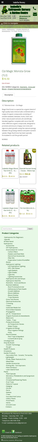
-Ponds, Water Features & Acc (16, 359)
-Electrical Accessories (13, 301)
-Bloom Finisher (12, 295)
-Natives (8, 392)
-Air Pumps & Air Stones (15, 324)
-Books (8, 262)
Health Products (9, 349)
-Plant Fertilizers (11, 368)
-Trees (8, 394)
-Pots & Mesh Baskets (13, 310)
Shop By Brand (9, 343)
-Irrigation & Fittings (13, 328)
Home (4, 29)
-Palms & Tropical (12, 384)
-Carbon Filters (12, 252)
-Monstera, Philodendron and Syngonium (20, 376)
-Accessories (10, 246)
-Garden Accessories (13, 363)
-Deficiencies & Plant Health (16, 289)
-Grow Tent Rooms (12, 299)
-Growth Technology (13, 345)
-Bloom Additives (13, 293)
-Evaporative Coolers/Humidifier (18, 260)
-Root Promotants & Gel (15, 287)
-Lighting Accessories (14, 277)
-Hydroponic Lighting (13, 264)
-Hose (9, 332)
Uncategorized (9, 341)
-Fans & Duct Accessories (16, 256)
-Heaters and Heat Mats (15, 254)
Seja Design (19, 440)
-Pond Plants (10, 401)
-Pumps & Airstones (12, 322)
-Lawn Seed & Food (12, 370)
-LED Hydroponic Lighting (16, 266)
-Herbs (8, 403)
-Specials (7, 239)
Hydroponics (11, 29)
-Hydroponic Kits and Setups (15, 279)
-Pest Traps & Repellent (15, 337)
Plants (6, 372)
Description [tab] (9, 95)
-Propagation (10, 312)
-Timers (8, 306)
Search (30, 228)
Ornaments (8, 351)
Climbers (9, 407)
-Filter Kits (10, 258)
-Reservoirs (10, 318)
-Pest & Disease (11, 334)
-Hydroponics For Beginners (13, 237)
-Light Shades (12, 272)
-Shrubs (8, 388)
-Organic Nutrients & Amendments (19, 89)
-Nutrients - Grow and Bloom (16, 283)
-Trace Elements (13, 297)
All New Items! (8, 241)
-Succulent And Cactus (13, 397)
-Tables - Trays (11, 320)
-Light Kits (11, 275)
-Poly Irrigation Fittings (15, 330)
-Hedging (9, 386)
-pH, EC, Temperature (13, 314)
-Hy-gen (8, 347)
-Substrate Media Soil (13, 308)
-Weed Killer (10, 361)
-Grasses (9, 378)
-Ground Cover (11, 405)
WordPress (5, 440)
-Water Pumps (12, 326)
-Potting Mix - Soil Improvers (16, 366)
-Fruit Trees (10, 382)
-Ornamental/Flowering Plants (16, 380)
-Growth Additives (13, 291)
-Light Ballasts (12, 270)
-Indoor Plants (11, 399)
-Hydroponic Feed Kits (13, 281)
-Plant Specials (11, 374)
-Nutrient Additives (12, 285)
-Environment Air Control (14, 250)
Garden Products (9, 353)
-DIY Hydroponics (12, 248)
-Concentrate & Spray (14, 339)
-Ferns (8, 390)
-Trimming (9, 303)
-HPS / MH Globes (13, 268)
